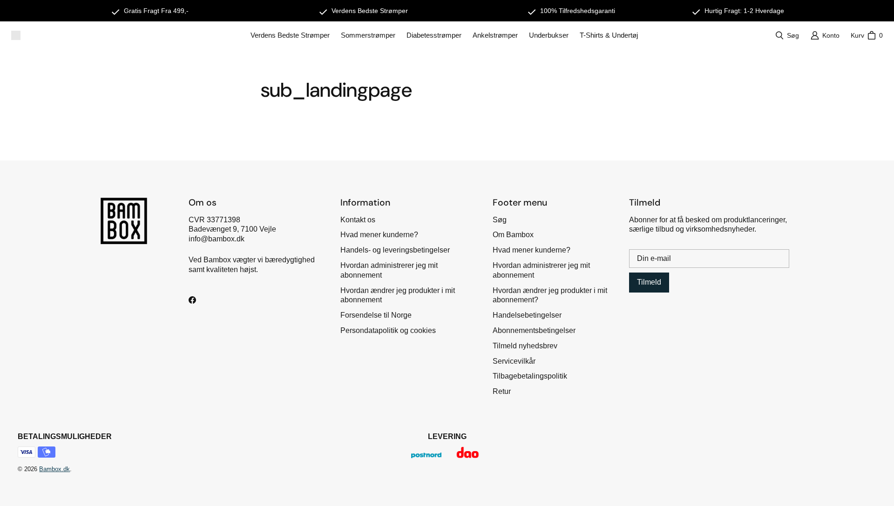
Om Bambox (513, 235)
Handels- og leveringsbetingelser (395, 250)
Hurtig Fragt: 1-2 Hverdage (744, 10)
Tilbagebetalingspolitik (530, 376)
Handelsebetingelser (527, 315)
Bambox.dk (54, 469)
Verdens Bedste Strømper (370, 10)
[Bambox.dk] (15, 35)
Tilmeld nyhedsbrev (525, 346)
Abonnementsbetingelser (534, 330)
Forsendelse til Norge (376, 315)
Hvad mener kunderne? (379, 235)
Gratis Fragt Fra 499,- (156, 10)
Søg (500, 220)
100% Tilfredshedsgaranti (577, 10)
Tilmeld (649, 282)
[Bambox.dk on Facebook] (192, 299)
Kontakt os (357, 220)
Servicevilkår (514, 361)
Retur (502, 391)
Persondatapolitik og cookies (388, 330)
